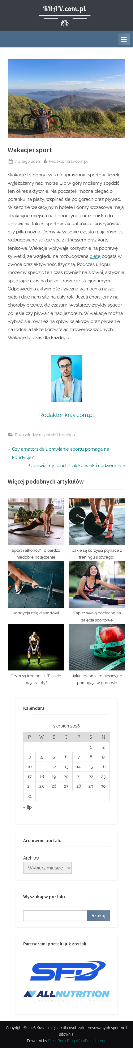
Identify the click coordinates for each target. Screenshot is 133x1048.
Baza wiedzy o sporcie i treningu (45, 434)
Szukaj (98, 915)
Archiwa (31, 858)
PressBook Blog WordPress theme (77, 1041)
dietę (95, 256)
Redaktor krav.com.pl (68, 161)
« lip (27, 807)
